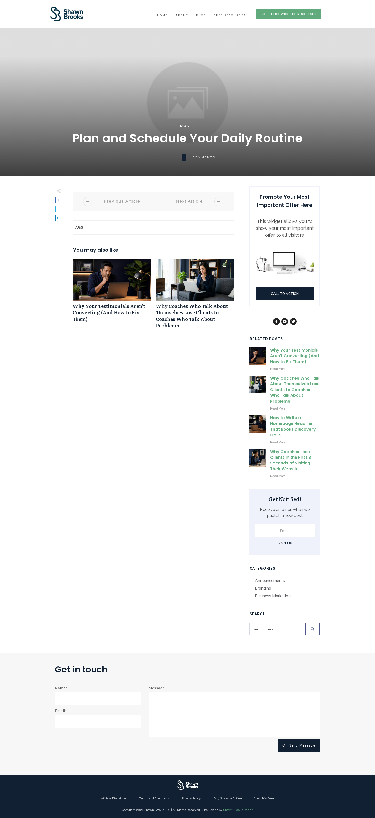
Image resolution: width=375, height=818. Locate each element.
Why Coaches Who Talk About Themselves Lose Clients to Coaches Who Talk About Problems (195, 296)
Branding (263, 588)
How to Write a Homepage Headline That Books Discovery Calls (293, 426)
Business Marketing (273, 595)
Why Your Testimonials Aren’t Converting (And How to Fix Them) (112, 296)
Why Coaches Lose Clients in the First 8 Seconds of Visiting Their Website (290, 460)
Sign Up (284, 543)
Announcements (270, 580)
